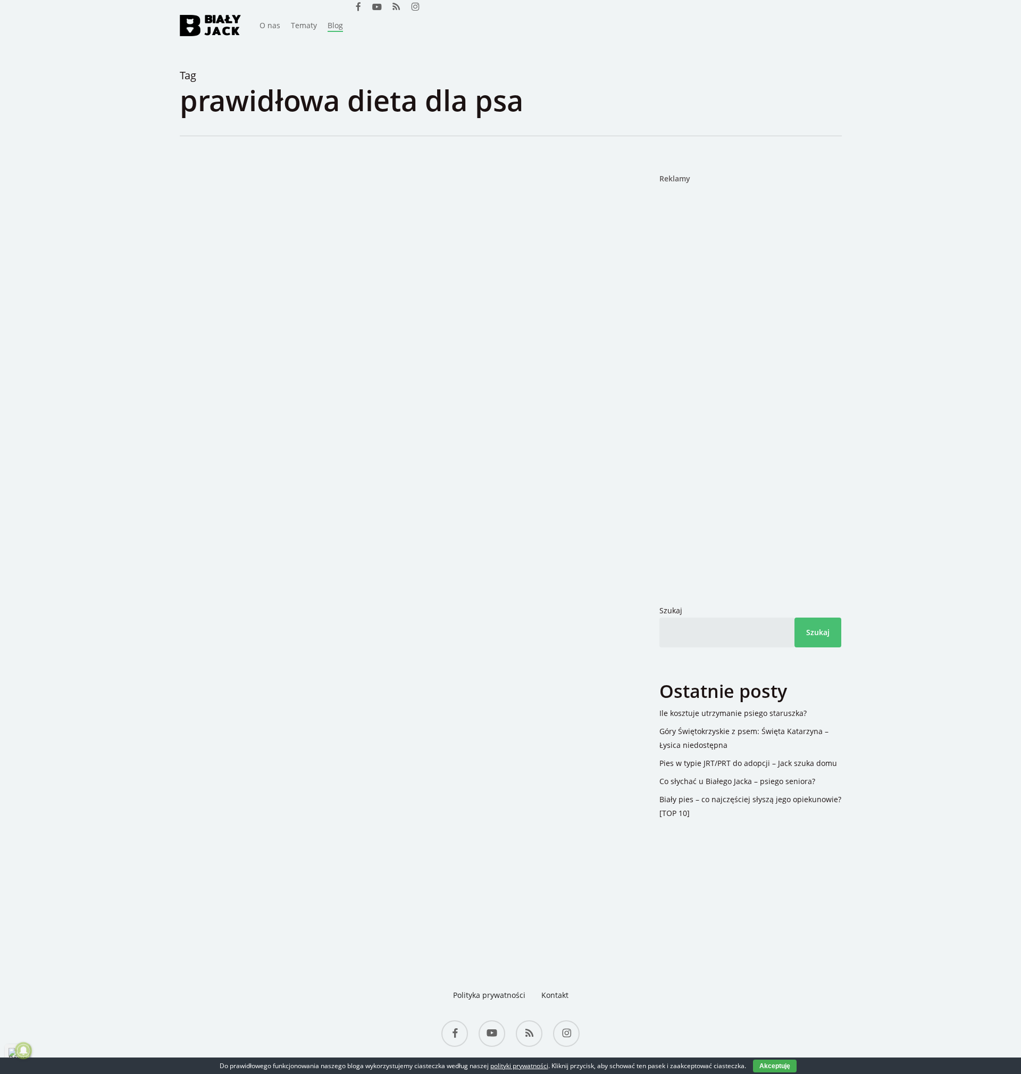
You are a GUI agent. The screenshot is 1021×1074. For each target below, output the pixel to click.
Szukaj (670, 610)
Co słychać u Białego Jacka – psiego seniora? (737, 781)
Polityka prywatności (489, 995)
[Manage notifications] (23, 1050)
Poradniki (285, 282)
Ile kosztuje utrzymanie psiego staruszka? (733, 713)
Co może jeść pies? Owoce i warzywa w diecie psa (427, 312)
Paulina (243, 282)
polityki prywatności (519, 1065)
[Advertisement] (725, 356)
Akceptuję (774, 1066)
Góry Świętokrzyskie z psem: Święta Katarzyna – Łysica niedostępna (743, 738)
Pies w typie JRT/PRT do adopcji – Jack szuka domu (748, 763)
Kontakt (554, 995)
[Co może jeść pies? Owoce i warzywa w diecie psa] (389, 547)
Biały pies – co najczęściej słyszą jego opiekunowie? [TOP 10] (750, 806)
